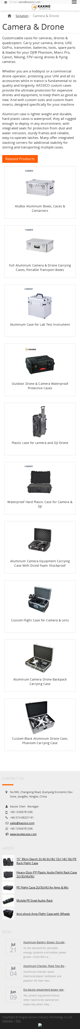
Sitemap (7, 1021)
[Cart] (68, 2)
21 (13, 950)
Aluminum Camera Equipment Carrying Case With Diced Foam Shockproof (40, 563)
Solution (22, 16)
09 (13, 997)
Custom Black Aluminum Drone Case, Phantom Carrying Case (40, 740)
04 (13, 974)
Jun (13, 991)
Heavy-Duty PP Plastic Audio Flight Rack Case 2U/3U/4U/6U (46, 874)
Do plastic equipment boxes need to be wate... (45, 989)
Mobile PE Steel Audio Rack (34, 901)
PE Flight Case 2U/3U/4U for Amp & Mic (42, 887)
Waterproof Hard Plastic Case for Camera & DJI (39, 504)
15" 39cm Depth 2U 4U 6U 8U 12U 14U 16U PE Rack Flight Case (46, 861)
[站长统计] (40, 1024)
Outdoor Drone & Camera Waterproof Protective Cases (40, 385)
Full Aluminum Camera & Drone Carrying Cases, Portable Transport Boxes (40, 267)
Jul (13, 944)
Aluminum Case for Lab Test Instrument (40, 324)
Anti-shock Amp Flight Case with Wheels (43, 914)
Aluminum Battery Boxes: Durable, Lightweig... (45, 942)
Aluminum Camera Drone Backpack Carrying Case (40, 681)
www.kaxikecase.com (23, 834)
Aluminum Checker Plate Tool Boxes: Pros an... (45, 966)
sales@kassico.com (22, 823)
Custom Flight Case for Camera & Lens (40, 620)
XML (18, 1021)
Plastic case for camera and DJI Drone (40, 443)
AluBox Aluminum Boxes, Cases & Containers (40, 208)
